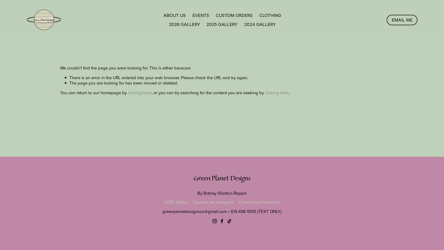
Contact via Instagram (213, 202)
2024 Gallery (260, 24)
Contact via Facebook (259, 202)
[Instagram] (214, 221)
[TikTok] (229, 221)
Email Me (402, 19)
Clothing (270, 15)
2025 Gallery (222, 24)
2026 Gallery (184, 24)
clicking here (139, 93)
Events (200, 15)
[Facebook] (222, 221)
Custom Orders (234, 15)
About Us (174, 15)
